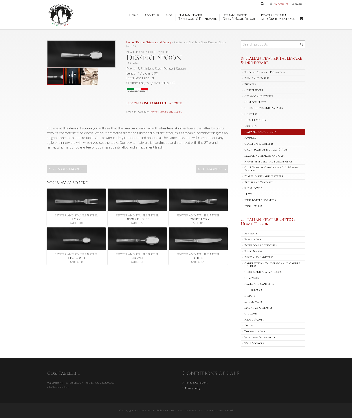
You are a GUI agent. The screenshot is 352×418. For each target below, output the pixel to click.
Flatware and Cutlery (260, 132)
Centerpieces (253, 90)
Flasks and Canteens (259, 284)
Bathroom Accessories (260, 245)
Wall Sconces (254, 343)
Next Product (210, 169)
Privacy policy (192, 388)
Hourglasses (253, 290)
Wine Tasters (253, 206)
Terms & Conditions (196, 382)
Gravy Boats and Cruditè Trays (266, 149)
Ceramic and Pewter (258, 96)
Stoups (249, 325)
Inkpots (249, 296)
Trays (248, 194)
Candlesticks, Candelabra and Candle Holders (272, 265)
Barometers (252, 239)
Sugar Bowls (253, 188)
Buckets (250, 84)
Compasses (251, 278)
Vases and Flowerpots (259, 337)
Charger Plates (255, 102)
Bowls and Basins (256, 78)
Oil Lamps (251, 313)
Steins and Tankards (259, 182)
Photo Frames (254, 319)
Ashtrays (250, 233)
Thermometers (254, 331)
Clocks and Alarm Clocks (263, 272)
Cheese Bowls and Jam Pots (263, 108)
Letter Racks (253, 301)
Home (130, 42)
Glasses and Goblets (259, 144)
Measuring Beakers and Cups (264, 156)
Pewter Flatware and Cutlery (153, 42)
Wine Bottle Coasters (260, 200)
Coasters (250, 114)
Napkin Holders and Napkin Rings (268, 161)
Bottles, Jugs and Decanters (264, 72)
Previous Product (68, 169)
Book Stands (253, 251)
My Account (281, 4)
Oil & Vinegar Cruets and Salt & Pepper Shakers (271, 169)
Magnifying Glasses (258, 308)
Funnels (250, 138)
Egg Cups (250, 126)
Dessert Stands (255, 120)
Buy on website (154, 103)
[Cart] (301, 18)
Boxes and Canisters (258, 257)
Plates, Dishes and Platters (263, 176)
